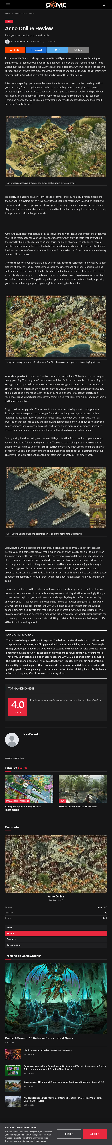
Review (9, 21)
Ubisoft (60, 900)
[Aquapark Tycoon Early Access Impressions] (29, 789)
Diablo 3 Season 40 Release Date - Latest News (48, 1050)
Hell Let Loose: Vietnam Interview (78, 806)
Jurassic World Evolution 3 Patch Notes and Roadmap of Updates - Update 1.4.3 (64, 1082)
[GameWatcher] (56, 5)
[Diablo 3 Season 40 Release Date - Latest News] (13, 1054)
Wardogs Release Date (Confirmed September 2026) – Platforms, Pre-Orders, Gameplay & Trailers (63, 1099)
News (9, 928)
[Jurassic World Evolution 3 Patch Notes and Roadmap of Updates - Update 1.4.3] (13, 1086)
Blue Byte (52, 900)
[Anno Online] (56, 864)
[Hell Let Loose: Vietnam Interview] (83, 789)
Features (11, 939)
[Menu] (8, 4)
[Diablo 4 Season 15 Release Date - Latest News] (56, 998)
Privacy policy (40, 1141)
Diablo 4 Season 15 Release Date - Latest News (39, 1038)
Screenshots (14, 945)
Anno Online (56, 896)
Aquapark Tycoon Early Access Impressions (23, 808)
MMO (104, 918)
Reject (69, 1134)
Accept (94, 1134)
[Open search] (104, 4)
